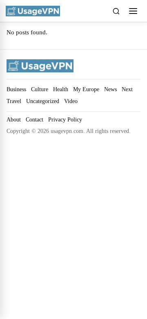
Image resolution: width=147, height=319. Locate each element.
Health (60, 89)
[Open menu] (133, 11)
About (14, 120)
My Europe (86, 89)
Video (71, 101)
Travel (14, 101)
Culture (39, 89)
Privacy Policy (65, 120)
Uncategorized (42, 101)
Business (16, 89)
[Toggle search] (116, 11)
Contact (34, 120)
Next (127, 89)
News (110, 89)
